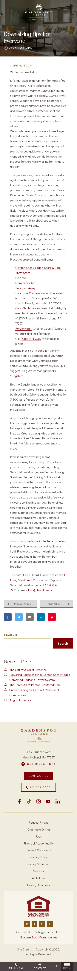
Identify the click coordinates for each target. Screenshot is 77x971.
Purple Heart (23, 328)
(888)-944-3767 (31, 339)
